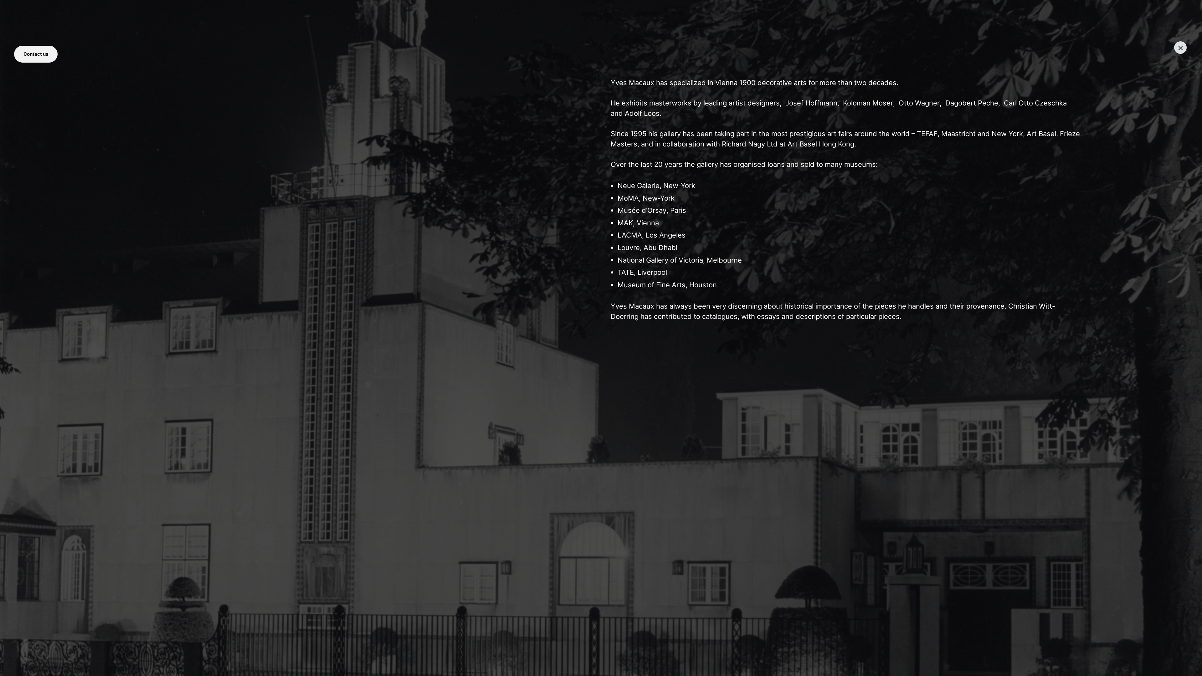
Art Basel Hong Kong (821, 144)
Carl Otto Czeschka (1035, 103)
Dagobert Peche (971, 103)
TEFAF (927, 134)
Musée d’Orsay (642, 210)
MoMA (628, 198)
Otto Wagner (919, 103)
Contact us (35, 54)
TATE (626, 272)
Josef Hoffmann (810, 103)
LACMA (630, 235)
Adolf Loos (642, 113)
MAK (625, 223)
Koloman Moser (868, 103)
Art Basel (1041, 134)
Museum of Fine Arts (652, 285)
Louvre (629, 247)
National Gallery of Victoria (660, 260)
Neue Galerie (639, 186)
